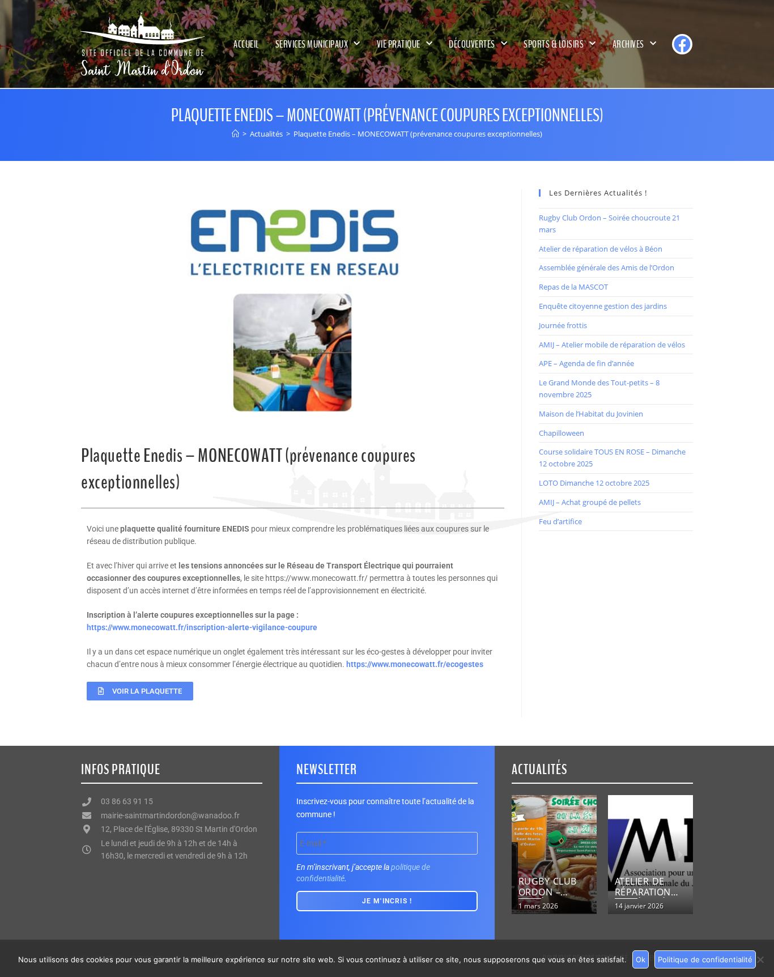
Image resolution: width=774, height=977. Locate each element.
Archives (628, 44)
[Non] (760, 959)
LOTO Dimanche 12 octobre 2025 (594, 483)
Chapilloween (561, 433)
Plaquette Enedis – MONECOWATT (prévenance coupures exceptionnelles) (418, 134)
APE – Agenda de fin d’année (586, 363)
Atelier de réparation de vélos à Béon (600, 249)
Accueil (246, 44)
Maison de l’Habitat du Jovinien (591, 414)
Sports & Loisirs (554, 44)
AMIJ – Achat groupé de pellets (590, 502)
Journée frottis (563, 325)
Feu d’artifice (560, 521)
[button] (524, 855)
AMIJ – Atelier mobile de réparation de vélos (612, 344)
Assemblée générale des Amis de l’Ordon (606, 267)
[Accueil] (235, 134)
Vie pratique (398, 44)
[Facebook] (682, 44)
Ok (640, 959)
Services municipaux (311, 44)
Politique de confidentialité (705, 959)
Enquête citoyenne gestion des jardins (603, 306)
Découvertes (472, 44)
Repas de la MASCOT (573, 287)
